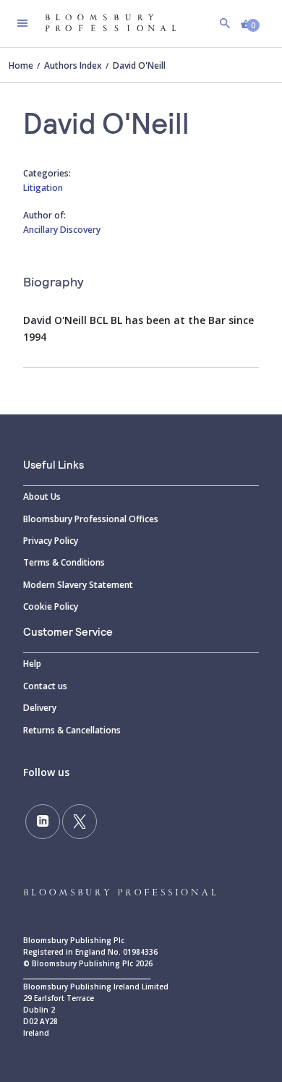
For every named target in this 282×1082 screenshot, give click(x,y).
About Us (42, 496)
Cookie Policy (50, 606)
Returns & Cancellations (72, 730)
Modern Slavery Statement (78, 585)
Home (21, 65)
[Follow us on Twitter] (79, 821)
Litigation (43, 188)
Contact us (45, 686)
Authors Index (73, 65)
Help (32, 663)
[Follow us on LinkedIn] (42, 821)
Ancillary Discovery (62, 229)
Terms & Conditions (64, 562)
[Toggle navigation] (22, 23)
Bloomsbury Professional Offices (90, 519)
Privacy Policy (50, 540)
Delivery (39, 708)
